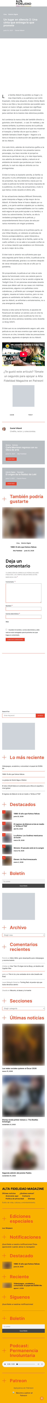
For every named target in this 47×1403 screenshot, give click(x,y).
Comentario (10, 582)
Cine (5, 14)
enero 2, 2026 (18, 862)
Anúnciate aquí (12, 1196)
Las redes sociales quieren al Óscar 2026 (19, 1068)
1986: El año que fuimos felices (23, 547)
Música (8, 445)
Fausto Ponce (21, 478)
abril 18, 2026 (18, 829)
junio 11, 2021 (10, 478)
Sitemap (31, 1199)
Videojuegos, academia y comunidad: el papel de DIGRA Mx (28, 1284)
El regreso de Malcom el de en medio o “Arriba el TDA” (21, 794)
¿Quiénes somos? (27, 1193)
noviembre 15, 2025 (9, 1176)
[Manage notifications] (42, 1398)
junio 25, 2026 (29, 551)
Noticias (15, 445)
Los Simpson (7, 1228)
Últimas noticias (9, 1193)
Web (7, 622)
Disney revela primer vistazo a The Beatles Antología (20, 1121)
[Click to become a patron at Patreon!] (23, 396)
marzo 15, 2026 (7, 1071)
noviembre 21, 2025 (9, 1124)
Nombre (9, 606)
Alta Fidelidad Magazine (23, 1188)
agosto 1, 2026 (19, 1288)
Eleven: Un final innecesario (25, 859)
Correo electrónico (13, 614)
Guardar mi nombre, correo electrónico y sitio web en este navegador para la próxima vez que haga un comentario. (22, 632)
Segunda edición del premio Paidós (16, 1173)
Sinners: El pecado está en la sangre (29, 848)
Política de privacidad (15, 1199)
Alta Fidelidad (21, 454)
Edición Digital (13, 14)
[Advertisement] (23, 67)
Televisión (20, 472)
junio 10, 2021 (8, 30)
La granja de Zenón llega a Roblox (14, 780)
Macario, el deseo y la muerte (20, 990)
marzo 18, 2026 (19, 851)
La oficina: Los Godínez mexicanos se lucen (28, 836)
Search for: (6, 711)
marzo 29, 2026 (19, 840)
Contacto (26, 1196)
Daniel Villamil (19, 30)
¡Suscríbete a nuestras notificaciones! (17, 1304)
